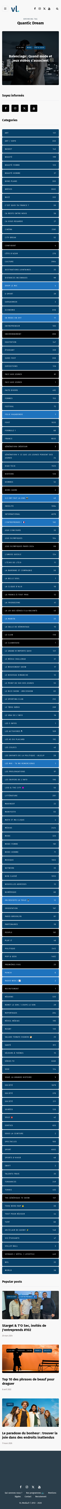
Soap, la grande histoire (30, 1077)
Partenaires (30, 924)
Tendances (30, 1182)
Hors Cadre (30, 490)
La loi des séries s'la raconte (30, 611)
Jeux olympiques (30, 538)
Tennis (30, 1190)
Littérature (30, 796)
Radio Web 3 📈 (30, 981)
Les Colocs (30, 747)
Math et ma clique (30, 820)
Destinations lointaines (30, 270)
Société (30, 1085)
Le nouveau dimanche (30, 675)
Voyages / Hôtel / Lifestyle (30, 1254)
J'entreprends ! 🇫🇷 (30, 522)
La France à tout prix (30, 595)
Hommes (30, 482)
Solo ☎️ (30, 1117)
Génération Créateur (30, 446)
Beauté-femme (30, 165)
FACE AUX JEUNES (30, 374)
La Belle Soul (30, 578)
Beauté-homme (30, 173)
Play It (30, 940)
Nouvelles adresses (30, 884)
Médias (30, 828)
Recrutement (40, 1496)
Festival (30, 406)
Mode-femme (30, 844)
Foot (30, 422)
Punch (30, 973)
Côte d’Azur (30, 253)
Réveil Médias (30, 1021)
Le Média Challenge (30, 659)
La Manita (30, 619)
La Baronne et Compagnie (30, 570)
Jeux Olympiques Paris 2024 (30, 546)
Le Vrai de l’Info (30, 715)
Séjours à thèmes (30, 1053)
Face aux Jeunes (30, 382)
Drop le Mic (30, 286)
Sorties (30, 1125)
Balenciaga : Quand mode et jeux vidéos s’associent (30, 58)
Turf (30, 1222)
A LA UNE (20, 47)
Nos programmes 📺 (35, 1493)
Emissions (12, 1297)
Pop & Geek (39, 47)
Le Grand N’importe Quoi (30, 651)
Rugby (30, 1029)
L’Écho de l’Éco (30, 562)
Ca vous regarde (30, 221)
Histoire (30, 474)
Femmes (30, 398)
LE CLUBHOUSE (30, 643)
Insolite (30, 506)
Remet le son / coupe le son (30, 1005)
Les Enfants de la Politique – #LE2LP (30, 755)
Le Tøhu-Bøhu (30, 707)
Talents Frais (30, 1174)
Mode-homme (30, 852)
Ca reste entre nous (30, 213)
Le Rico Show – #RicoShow (30, 691)
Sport (30, 1149)
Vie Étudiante (30, 1238)
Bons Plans (30, 181)
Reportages (30, 1013)
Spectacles (30, 1142)
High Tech (30, 466)
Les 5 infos (30, 723)
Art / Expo (30, 141)
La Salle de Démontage (30, 627)
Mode (29, 47)
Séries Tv (30, 1061)
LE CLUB (30, 635)
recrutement (30, 989)
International (30, 514)
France (30, 439)
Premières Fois (30, 964)
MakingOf (30, 804)
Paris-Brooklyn (30, 916)
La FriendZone (30, 603)
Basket (30, 149)
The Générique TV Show (30, 1198)
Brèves (30, 189)
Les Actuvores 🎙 (30, 731)
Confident (30, 245)
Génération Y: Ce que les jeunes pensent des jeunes (30, 456)
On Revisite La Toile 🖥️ (30, 900)
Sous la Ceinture (30, 1133)
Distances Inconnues (30, 278)
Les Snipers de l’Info (30, 780)
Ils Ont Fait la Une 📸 (30, 498)
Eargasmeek (30, 302)
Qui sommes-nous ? (13, 1493)
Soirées (30, 1109)
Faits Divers (30, 390)
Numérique (30, 892)
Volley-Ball (30, 1246)
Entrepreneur (30, 326)
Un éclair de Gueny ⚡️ (30, 1230)
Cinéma (30, 229)
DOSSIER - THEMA (25, 1350)
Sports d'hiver (30, 1158)
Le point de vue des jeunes (30, 683)
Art (30, 133)
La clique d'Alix (30, 586)
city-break (30, 237)
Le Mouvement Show (30, 667)
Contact (28, 1496)
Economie (30, 310)
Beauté (30, 157)
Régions (30, 997)
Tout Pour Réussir (30, 1214)
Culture (30, 261)
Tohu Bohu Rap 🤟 (30, 1206)
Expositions (30, 366)
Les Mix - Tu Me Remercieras (30, 763)
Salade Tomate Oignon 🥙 (30, 1037)
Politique (30, 948)
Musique (30, 860)
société (30, 1093)
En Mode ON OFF (30, 318)
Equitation (30, 342)
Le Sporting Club (30, 699)
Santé (30, 1045)
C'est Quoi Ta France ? (30, 205)
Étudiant (30, 350)
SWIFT (30, 1166)
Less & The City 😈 (30, 788)
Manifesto (30, 812)
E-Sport (30, 294)
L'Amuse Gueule (30, 554)
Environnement (30, 334)
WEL (30, 1262)
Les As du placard (30, 739)
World (30, 1270)
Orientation (30, 908)
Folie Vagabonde (30, 414)
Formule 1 (30, 430)
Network (30, 868)
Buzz (30, 197)
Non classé (30, 876)
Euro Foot (30, 358)
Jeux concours (30, 530)
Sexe (30, 1069)
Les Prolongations (30, 771)
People (30, 932)
